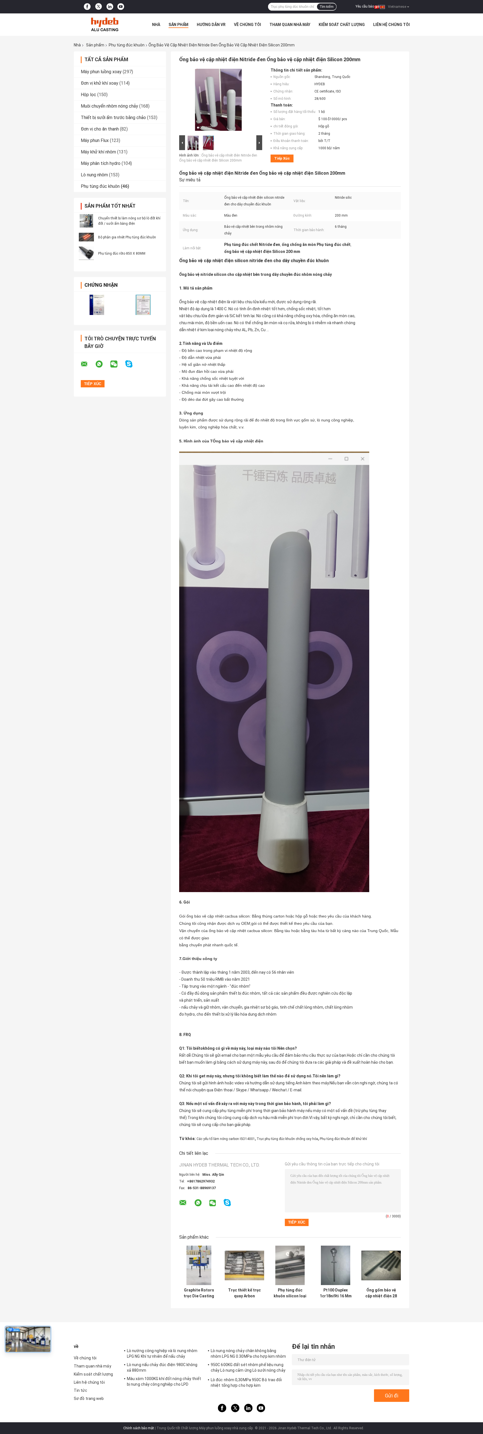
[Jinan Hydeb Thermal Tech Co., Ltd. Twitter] (98, 7)
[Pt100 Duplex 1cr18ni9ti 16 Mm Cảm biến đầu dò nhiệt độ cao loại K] (335, 1265)
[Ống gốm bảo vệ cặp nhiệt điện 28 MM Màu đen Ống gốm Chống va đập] (381, 1265)
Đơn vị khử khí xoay (99, 83)
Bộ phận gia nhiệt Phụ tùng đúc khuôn (127, 237)
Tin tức (80, 1390)
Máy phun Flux (95, 140)
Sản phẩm (178, 24)
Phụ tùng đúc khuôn (127, 45)
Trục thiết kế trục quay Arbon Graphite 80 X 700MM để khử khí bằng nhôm (244, 1293)
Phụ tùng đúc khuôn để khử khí (343, 1139)
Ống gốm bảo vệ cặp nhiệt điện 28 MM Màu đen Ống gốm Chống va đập (381, 1293)
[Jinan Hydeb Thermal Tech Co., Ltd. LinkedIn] (110, 6)
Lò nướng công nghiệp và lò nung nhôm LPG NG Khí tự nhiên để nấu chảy (162, 1353)
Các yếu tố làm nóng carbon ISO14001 (225, 1139)
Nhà (156, 24)
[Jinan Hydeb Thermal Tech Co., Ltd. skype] (132, 364)
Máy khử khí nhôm (98, 152)
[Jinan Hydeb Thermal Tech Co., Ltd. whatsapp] (103, 364)
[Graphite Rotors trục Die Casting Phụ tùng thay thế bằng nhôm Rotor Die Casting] (199, 1265)
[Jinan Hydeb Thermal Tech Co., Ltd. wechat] (117, 364)
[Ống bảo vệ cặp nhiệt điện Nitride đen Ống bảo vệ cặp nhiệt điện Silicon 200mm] (218, 101)
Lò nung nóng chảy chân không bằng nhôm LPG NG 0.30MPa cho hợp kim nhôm (248, 1353)
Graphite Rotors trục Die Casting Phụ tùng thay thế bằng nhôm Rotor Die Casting (199, 1293)
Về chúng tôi (247, 24)
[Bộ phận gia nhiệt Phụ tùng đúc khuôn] (86, 237)
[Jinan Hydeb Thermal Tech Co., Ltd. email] (88, 364)
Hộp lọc (88, 94)
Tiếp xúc (282, 158)
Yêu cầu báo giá (368, 6)
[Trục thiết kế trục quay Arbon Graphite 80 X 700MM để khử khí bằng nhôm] (244, 1265)
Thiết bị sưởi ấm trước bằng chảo (113, 117)
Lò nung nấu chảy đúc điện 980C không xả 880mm (162, 1367)
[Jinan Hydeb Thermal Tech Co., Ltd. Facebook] (87, 6)
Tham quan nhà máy (289, 24)
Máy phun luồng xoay (101, 71)
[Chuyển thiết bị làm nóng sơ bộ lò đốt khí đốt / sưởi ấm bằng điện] (86, 220)
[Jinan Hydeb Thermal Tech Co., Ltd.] (104, 24)
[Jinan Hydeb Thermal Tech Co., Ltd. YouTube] (121, 6)
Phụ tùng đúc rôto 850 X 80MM (121, 253)
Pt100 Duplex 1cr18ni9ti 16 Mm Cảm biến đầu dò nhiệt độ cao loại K (336, 1293)
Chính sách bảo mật (138, 1428)
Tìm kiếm (326, 7)
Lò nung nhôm (94, 174)
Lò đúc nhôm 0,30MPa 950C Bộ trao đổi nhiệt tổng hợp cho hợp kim (246, 1383)
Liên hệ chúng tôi (391, 24)
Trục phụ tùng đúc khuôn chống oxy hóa (287, 1139)
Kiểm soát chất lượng (342, 24)
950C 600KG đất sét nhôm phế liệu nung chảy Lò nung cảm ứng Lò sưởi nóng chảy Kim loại (248, 1368)
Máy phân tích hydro (100, 163)
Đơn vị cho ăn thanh (100, 129)
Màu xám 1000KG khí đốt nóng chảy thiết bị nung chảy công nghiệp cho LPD (164, 1381)
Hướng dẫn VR (211, 24)
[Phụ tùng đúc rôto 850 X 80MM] (86, 253)
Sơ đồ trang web (89, 1398)
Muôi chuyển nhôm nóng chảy (109, 106)
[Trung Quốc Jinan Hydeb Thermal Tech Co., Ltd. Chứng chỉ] (97, 305)
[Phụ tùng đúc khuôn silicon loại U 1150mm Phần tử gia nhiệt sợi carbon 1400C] (290, 1265)
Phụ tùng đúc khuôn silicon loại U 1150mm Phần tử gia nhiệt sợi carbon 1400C (290, 1293)
